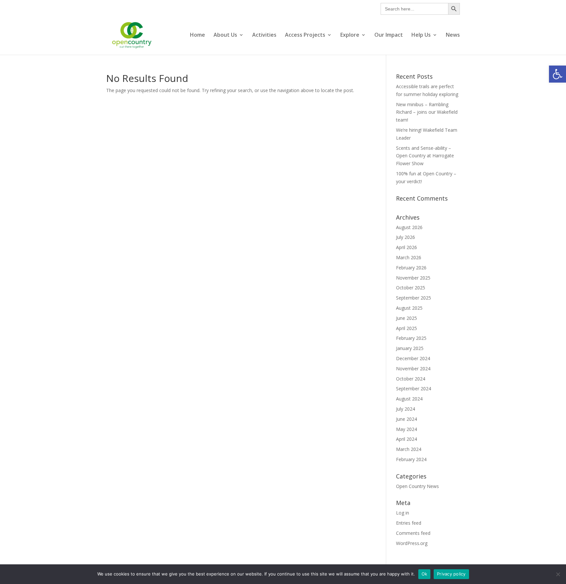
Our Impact (388, 35)
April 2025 (406, 328)
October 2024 (410, 379)
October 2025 (410, 287)
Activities (264, 35)
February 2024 (411, 459)
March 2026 (408, 257)
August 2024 (409, 399)
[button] (557, 74)
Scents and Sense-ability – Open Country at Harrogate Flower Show (425, 156)
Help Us (421, 35)
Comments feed (413, 533)
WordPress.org (411, 543)
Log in (402, 513)
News (453, 35)
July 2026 (405, 237)
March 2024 (408, 449)
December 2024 (413, 358)
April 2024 (406, 439)
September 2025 (413, 298)
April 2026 (406, 247)
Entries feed (408, 523)
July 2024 (405, 409)
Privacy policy (451, 573)
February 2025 (411, 338)
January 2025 (410, 348)
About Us (225, 35)
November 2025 (413, 278)
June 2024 (406, 419)
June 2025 (406, 318)
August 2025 (409, 308)
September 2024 (413, 388)
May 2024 (406, 429)
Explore (349, 35)
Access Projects (305, 35)
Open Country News (417, 486)
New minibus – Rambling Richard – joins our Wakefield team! (427, 112)
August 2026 (409, 227)
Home (197, 35)
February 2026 (411, 267)
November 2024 (413, 368)
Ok (424, 573)
